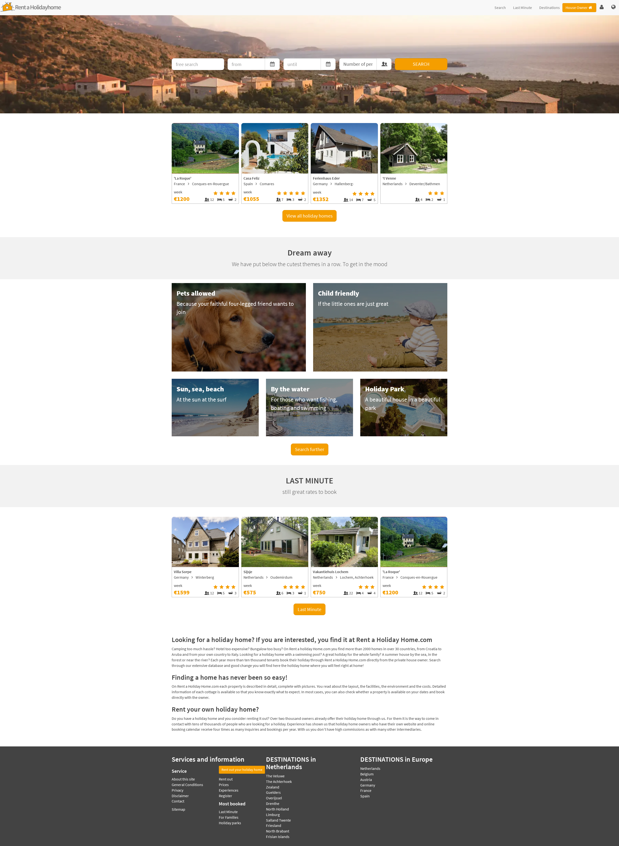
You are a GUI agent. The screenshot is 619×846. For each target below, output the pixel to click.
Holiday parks (230, 822)
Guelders (273, 792)
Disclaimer (180, 795)
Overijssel (274, 797)
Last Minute (522, 7)
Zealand (272, 787)
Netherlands (370, 768)
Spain (365, 796)
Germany (367, 785)
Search (500, 7)
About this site (183, 779)
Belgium (367, 774)
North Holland (277, 809)
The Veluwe (275, 775)
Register (225, 795)
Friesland (273, 825)
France (365, 790)
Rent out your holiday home (241, 769)
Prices (224, 784)
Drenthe (272, 803)
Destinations (549, 7)
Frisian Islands (277, 836)
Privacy (177, 790)
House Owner (577, 7)
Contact (178, 801)
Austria (366, 779)
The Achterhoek (279, 781)
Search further (309, 449)
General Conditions (187, 784)
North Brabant (277, 831)
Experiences (228, 790)
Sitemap (178, 809)
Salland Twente (278, 820)
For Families (228, 817)
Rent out (226, 779)
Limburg (273, 814)
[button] (601, 7)
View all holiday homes (309, 216)
